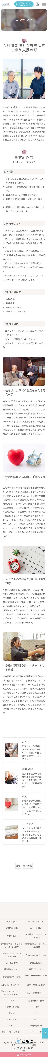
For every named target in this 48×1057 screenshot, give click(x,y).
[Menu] (44, 4)
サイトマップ (36, 1032)
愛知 (18, 866)
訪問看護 (27, 866)
